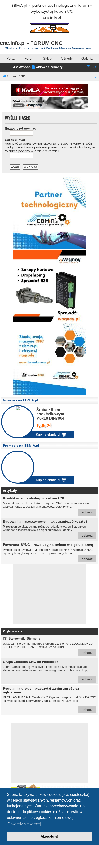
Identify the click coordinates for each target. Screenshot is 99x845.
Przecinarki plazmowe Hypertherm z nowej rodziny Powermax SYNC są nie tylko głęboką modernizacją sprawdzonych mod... (48, 552)
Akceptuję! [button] (49, 836)
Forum (29, 58)
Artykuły (67, 58)
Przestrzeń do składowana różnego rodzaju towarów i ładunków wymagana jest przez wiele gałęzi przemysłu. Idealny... (48, 528)
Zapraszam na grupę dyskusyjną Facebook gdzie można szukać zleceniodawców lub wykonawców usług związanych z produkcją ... (48, 670)
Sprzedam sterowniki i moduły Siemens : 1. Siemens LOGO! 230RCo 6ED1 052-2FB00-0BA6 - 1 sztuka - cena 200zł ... (48, 646)
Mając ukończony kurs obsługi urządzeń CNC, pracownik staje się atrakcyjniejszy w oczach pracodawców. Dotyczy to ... (48, 505)
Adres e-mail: (16, 140)
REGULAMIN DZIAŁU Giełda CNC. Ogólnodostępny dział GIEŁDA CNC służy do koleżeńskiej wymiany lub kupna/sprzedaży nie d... (49, 699)
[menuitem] (47, 67)
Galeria (87, 58)
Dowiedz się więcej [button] (24, 824)
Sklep (47, 58)
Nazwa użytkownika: (21, 128)
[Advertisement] (49, 594)
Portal (10, 58)
